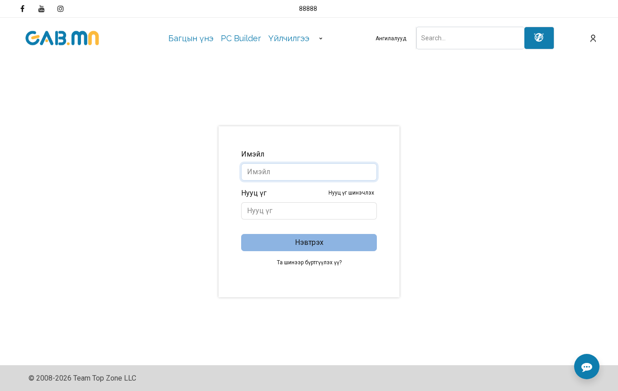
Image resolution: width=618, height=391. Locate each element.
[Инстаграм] (60, 8)
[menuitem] (191, 38)
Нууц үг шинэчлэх (351, 193)
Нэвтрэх (309, 242)
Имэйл (252, 154)
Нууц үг (307, 193)
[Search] (539, 38)
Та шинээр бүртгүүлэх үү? (309, 262)
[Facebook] (22, 8)
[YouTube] (41, 8)
